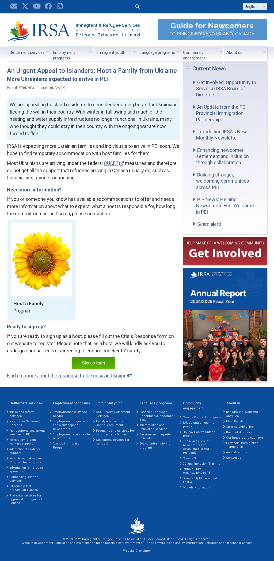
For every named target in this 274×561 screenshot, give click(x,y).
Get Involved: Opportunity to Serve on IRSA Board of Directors (226, 89)
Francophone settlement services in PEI (27, 432)
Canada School (193, 458)
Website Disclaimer (137, 550)
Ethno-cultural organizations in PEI (197, 471)
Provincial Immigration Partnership (242, 445)
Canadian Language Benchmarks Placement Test (156, 415)
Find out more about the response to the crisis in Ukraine (67, 375)
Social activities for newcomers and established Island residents (196, 446)
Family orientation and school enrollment (111, 423)
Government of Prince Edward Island (148, 543)
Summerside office (240, 426)
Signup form (93, 363)
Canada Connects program (202, 417)
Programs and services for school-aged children (115, 432)
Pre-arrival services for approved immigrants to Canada (26, 499)
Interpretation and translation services (153, 427)
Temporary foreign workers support (22, 441)
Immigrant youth (110, 52)
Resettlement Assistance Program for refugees (27, 460)
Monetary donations (197, 487)
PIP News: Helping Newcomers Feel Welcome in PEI (225, 206)
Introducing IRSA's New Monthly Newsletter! (221, 135)
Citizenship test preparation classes (23, 488)
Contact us (233, 458)
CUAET (111, 163)
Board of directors (239, 432)
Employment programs (64, 55)
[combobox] (255, 6)
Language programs (157, 52)
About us (234, 52)
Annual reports (236, 452)
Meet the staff (236, 421)
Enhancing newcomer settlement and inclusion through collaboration (222, 156)
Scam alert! (209, 224)
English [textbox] (251, 7)
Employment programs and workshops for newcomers (69, 425)
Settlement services (27, 52)
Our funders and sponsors (245, 437)
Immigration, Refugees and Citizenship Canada (218, 543)
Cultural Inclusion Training (201, 463)
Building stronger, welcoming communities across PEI (222, 181)
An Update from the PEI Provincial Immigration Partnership (221, 113)
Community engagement (194, 55)
